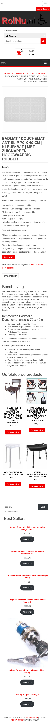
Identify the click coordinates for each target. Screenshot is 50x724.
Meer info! (8, 257)
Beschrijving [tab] (10, 276)
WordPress (32, 717)
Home (7, 73)
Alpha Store (17, 720)
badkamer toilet (20, 73)
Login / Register (43, 9)
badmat (41, 73)
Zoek (43, 506)
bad (33, 73)
